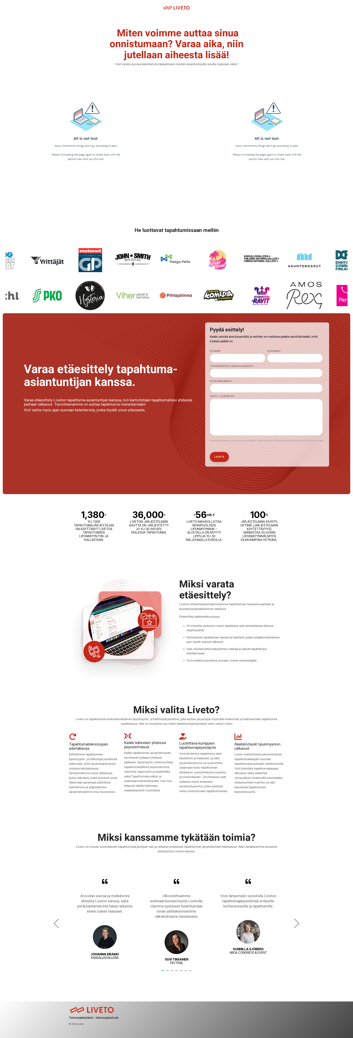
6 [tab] (186, 972)
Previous (58, 923)
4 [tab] (177, 972)
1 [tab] (163, 972)
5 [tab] (181, 972)
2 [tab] (168, 972)
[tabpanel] (105, 922)
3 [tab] (172, 972)
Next (294, 923)
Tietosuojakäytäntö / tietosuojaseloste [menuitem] (94, 1017)
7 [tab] (191, 972)
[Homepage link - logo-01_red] (92, 1012)
